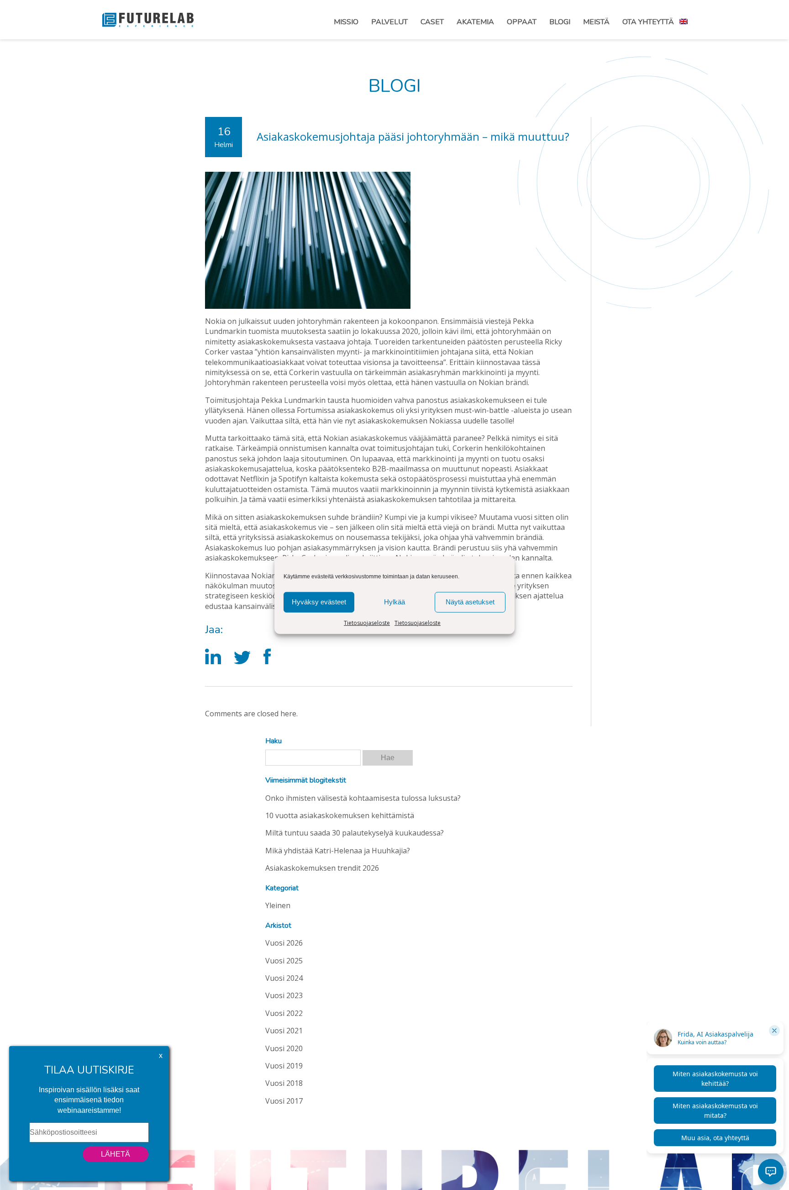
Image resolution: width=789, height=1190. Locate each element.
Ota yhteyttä (648, 22)
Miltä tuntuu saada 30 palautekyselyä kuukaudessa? (354, 833)
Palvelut (389, 22)
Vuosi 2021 (284, 1031)
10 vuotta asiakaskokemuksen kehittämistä (339, 815)
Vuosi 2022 (284, 1013)
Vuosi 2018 (284, 1083)
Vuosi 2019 (284, 1066)
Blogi (559, 22)
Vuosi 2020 (284, 1048)
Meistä (596, 22)
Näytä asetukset (470, 602)
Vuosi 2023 (284, 995)
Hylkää (394, 602)
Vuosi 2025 (284, 961)
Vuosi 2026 (284, 943)
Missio (346, 22)
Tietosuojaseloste (367, 622)
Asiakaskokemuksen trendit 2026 (322, 868)
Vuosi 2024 (284, 978)
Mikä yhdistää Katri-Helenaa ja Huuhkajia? (337, 851)
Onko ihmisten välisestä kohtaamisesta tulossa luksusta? (363, 798)
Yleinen (277, 905)
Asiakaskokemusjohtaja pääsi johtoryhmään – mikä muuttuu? (413, 136)
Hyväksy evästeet (319, 602)
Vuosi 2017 (284, 1101)
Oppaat (522, 22)
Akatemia (475, 22)
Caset (432, 22)
